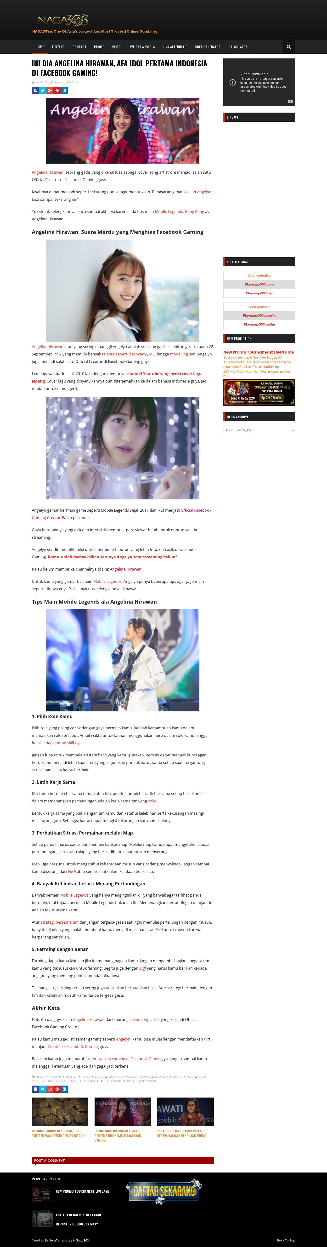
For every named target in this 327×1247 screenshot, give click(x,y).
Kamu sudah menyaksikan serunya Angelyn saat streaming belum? (112, 557)
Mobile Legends (107, 581)
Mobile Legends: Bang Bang (179, 211)
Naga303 (82, 1240)
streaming (124, 1081)
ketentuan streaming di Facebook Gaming (125, 1058)
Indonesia (161, 1077)
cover (99, 1077)
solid (152, 801)
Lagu (190, 1077)
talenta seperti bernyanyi (124, 354)
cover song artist (145, 1019)
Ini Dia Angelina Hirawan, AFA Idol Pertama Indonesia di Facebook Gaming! (119, 1135)
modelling (179, 354)
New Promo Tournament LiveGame (258, 352)
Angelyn (204, 191)
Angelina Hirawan (47, 172)
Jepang (177, 1077)
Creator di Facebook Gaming (73, 1046)
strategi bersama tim (60, 922)
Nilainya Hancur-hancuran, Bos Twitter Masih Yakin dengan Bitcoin (58, 1133)
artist (86, 1077)
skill (96, 1081)
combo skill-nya (68, 742)
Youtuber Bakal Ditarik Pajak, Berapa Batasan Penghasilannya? (182, 1133)
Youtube (151, 1081)
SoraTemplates (60, 1240)
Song (108, 1081)
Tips (138, 1081)
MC (152, 354)
